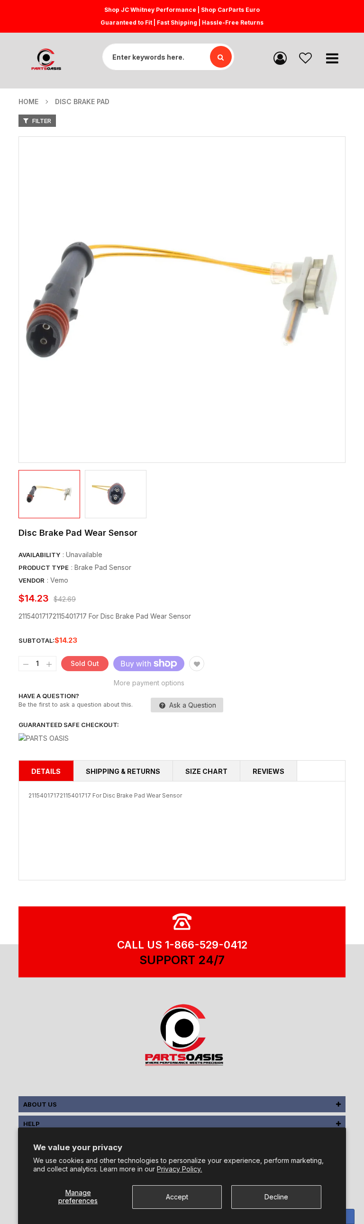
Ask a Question (191, 705)
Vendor (31, 580)
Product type (43, 567)
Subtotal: (36, 640)
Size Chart (206, 771)
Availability (39, 555)
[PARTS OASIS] (182, 1036)
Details (46, 771)
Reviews (268, 771)
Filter (41, 120)
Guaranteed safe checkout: (68, 724)
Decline (276, 1197)
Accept (177, 1197)
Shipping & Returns (123, 771)
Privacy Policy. (179, 1169)
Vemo (59, 580)
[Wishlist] (305, 57)
